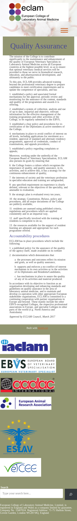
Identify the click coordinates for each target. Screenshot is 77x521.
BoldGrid (43, 328)
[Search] (71, 494)
